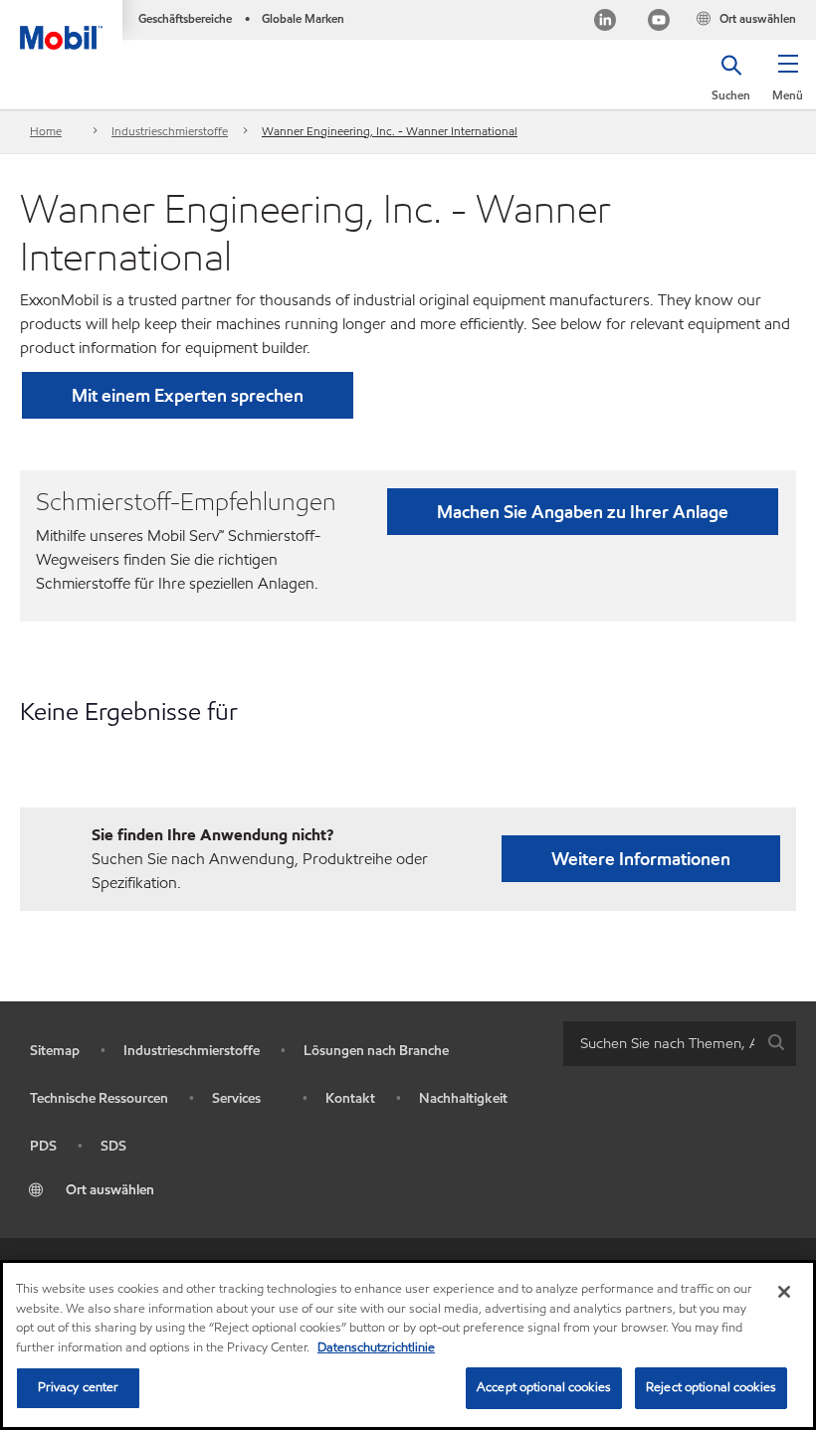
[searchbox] (659, 1043)
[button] (787, 84)
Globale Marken (303, 18)
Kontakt (350, 1098)
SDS (113, 1146)
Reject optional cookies (711, 1387)
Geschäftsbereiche (185, 18)
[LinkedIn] (605, 22)
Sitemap (55, 1050)
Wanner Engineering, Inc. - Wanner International (389, 130)
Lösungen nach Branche (376, 1050)
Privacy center (78, 1387)
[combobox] (679, 1043)
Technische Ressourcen (99, 1098)
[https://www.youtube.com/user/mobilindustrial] (659, 22)
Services (236, 1098)
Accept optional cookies (544, 1387)
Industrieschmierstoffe (169, 130)
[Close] (784, 1292)
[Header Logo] (61, 25)
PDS (43, 1146)
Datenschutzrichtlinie (376, 1347)
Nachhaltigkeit (463, 1098)
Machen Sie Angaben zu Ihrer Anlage (582, 511)
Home (46, 130)
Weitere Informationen (640, 858)
